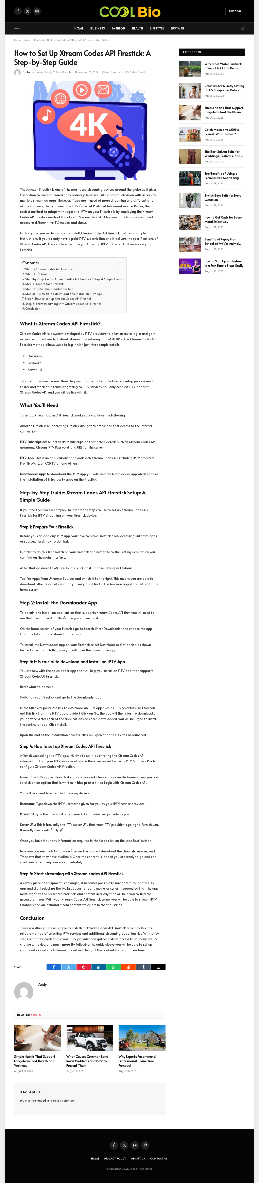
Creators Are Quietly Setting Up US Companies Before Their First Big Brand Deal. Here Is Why (224, 87)
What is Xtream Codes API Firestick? (48, 269)
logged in (42, 1100)
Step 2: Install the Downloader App (49, 289)
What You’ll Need (36, 274)
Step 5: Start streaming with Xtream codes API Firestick (63, 304)
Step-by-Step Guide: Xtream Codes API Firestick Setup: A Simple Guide (73, 279)
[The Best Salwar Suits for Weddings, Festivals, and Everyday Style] (190, 156)
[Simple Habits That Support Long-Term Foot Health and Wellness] (37, 1038)
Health (137, 28)
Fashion (118, 28)
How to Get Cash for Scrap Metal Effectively (223, 219)
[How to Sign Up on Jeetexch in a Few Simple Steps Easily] (190, 266)
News (27, 40)
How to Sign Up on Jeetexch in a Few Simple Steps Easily (224, 263)
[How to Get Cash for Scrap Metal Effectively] (190, 222)
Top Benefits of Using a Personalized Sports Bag (222, 175)
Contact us (159, 1158)
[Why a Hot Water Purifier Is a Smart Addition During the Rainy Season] (190, 69)
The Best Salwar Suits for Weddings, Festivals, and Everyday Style (222, 153)
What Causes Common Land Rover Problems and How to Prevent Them (87, 1060)
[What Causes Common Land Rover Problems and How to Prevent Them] (89, 1038)
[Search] (243, 28)
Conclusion (32, 308)
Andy (30, 72)
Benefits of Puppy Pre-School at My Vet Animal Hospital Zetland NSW (222, 241)
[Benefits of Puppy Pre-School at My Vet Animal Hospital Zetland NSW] (190, 244)
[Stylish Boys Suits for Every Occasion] (190, 200)
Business (97, 28)
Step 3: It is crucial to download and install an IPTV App (64, 294)
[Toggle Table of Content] (117, 263)
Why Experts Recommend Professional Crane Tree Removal (137, 1060)
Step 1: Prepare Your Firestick (44, 284)
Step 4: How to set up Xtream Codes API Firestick (58, 298)
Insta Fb (178, 28)
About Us (138, 1158)
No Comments (115, 72)
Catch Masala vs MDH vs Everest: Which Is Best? (222, 131)
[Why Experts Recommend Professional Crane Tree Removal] (142, 1038)
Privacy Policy (115, 1158)
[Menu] (16, 28)
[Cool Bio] (129, 11)
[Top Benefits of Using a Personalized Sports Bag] (190, 178)
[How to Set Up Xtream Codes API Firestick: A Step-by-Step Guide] (90, 130)
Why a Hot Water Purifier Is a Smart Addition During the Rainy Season (225, 66)
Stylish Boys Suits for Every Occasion (223, 197)
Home (78, 28)
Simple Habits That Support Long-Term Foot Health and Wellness (34, 1060)
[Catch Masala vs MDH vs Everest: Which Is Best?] (190, 134)
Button (235, 11)
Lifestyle (157, 28)
